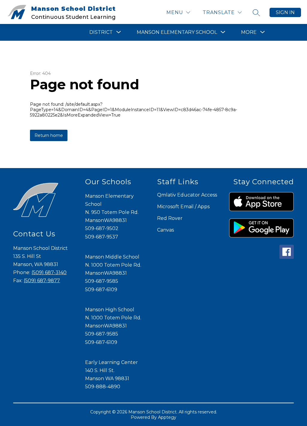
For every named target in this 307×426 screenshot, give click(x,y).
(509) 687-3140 (49, 272)
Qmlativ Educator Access (187, 195)
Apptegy (167, 417)
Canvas (165, 230)
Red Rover (170, 218)
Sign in (285, 12)
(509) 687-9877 (42, 280)
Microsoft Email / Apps (183, 206)
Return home (48, 135)
